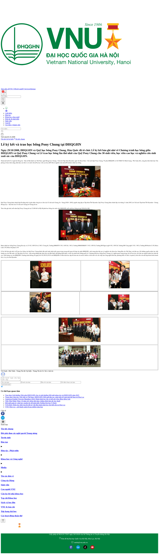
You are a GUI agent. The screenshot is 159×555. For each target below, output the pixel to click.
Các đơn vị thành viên (12, 125)
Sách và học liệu (8, 502)
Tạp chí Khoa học (9, 498)
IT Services (26, 89)
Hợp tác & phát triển (12, 119)
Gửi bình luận (6, 384)
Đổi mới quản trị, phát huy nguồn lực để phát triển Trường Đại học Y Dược (31, 403)
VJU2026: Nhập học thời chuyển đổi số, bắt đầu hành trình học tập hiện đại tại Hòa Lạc (35, 405)
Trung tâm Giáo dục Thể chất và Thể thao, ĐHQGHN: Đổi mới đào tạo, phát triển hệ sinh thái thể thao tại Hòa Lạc (44, 397)
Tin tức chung (20, 139)
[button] (79, 414)
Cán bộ (7, 123)
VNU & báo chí (8, 507)
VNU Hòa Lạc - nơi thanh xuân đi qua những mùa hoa (24, 407)
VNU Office (13, 89)
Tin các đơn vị (7, 476)
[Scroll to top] (3, 521)
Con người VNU (8, 489)
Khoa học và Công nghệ (11, 459)
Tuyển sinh (6, 437)
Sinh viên (8, 121)
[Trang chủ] (66, 87)
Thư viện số (5, 89)
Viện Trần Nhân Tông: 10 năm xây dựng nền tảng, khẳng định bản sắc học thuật (32, 401)
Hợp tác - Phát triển (10, 450)
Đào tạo (8, 115)
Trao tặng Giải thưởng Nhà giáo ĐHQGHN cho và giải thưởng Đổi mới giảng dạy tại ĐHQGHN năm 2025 (42, 395)
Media (3, 467)
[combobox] (4, 92)
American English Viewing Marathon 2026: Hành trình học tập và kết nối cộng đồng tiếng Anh (37, 399)
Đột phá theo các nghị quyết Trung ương (19, 433)
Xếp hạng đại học (9, 511)
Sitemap (33, 89)
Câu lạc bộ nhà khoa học (12, 494)
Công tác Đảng (7, 480)
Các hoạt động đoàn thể (11, 516)
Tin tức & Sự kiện (7, 139)
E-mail (20, 89)
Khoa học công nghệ (12, 117)
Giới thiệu (8, 113)
